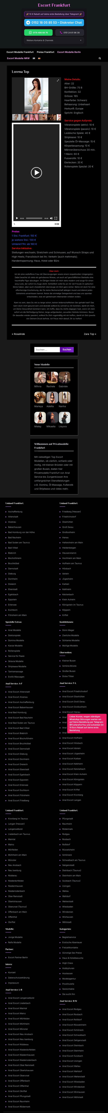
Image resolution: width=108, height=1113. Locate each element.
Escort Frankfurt (54, 5)
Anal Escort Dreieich (18, 764)
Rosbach (66, 839)
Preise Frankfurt (45, 52)
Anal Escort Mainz (17, 1013)
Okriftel (11, 922)
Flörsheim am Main (17, 615)
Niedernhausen (15, 886)
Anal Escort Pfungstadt (19, 1096)
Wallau (65, 891)
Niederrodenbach (16, 891)
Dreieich (12, 584)
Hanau (65, 537)
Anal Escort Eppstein (18, 780)
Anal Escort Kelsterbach (73, 769)
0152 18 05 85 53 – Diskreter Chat (57, 22)
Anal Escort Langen (71, 800)
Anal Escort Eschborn (18, 790)
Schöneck (67, 855)
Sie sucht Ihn (68, 994)
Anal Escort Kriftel (71, 789)
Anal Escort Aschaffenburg (21, 702)
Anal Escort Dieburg (17, 754)
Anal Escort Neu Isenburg (20, 1039)
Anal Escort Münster (18, 1029)
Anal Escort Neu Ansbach (20, 1034)
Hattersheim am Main (72, 542)
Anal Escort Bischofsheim (20, 738)
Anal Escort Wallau (71, 1066)
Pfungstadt (67, 818)
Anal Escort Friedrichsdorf (75, 691)
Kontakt (12, 972)
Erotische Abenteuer (72, 942)
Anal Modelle (14, 630)
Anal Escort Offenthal (18, 1086)
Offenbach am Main (17, 912)
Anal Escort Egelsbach (19, 774)
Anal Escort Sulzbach (72, 1056)
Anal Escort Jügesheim (73, 753)
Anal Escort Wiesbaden (73, 1082)
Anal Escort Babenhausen (20, 707)
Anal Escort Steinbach (73, 1045)
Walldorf (66, 896)
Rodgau (66, 834)
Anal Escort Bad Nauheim (20, 717)
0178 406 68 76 (40, 32)
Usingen (66, 886)
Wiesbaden (67, 906)
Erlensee (12, 604)
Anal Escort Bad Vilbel (19, 728)
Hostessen (67, 973)
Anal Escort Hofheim (72, 738)
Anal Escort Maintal (17, 1008)
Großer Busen (69, 671)
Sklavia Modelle (15, 661)
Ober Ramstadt (15, 896)
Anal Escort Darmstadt (19, 748)
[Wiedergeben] (17, 218)
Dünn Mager (68, 630)
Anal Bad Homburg (17, 712)
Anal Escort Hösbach (72, 743)
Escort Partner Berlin (18, 957)
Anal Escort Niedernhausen (21, 1055)
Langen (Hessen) (16, 824)
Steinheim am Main (71, 875)
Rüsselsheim (68, 849)
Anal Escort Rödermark (19, 1106)
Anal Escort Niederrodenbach (22, 1060)
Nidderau (12, 875)
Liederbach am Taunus (19, 834)
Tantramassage (15, 671)
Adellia (50, 406)
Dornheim (13, 579)
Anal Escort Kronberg (72, 795)
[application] (36, 172)
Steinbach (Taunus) (71, 870)
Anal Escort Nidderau (18, 1044)
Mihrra (37, 386)
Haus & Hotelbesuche (72, 958)
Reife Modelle (14, 942)
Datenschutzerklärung (19, 977)
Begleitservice (69, 937)
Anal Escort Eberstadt (18, 769)
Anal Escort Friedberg (18, 800)
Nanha (62, 406)
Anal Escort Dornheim (18, 759)
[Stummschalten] (51, 218)
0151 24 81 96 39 (72, 32)
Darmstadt (13, 568)
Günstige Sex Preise (72, 953)
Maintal (11, 839)
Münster (12, 860)
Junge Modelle (15, 937)
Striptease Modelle (17, 666)
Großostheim (68, 532)
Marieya (38, 406)
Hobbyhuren (68, 968)
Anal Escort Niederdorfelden (21, 1049)
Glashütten (67, 522)
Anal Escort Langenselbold (21, 998)
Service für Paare (16, 656)
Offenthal (12, 917)
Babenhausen (14, 527)
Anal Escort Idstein (71, 748)
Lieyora (63, 426)
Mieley (37, 426)
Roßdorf (66, 844)
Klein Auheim (68, 599)
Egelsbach (13, 594)
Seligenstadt (68, 865)
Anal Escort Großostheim (74, 707)
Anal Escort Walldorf (72, 1071)
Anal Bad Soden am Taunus (21, 723)
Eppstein (12, 599)
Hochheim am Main (71, 558)
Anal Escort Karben (71, 758)
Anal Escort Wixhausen (73, 1092)
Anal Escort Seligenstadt (74, 1040)
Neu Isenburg (14, 870)
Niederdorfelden (16, 881)
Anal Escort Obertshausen (20, 1070)
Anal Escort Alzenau (18, 697)
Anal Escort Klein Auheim (74, 774)
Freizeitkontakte (70, 947)
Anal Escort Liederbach (19, 1003)
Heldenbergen (69, 548)
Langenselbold (15, 829)
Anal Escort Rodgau (71, 1009)
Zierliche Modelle (70, 635)
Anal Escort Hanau (71, 712)
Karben (65, 584)
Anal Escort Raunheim (19, 1101)
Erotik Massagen (16, 676)
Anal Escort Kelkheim (72, 764)
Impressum (13, 983)
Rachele (51, 386)
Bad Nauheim (14, 537)
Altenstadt (13, 516)
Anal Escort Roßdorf (72, 1019)
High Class (67, 963)
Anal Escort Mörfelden (19, 1018)
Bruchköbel (13, 563)
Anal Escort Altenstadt (19, 692)
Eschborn (12, 610)
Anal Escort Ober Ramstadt (21, 1065)
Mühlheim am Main (17, 855)
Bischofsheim (14, 558)
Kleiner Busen (69, 660)
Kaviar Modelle (15, 645)
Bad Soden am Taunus (19, 542)
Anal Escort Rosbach (72, 1014)
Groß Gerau (67, 527)
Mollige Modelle (70, 645)
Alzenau (12, 522)
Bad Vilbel (13, 548)
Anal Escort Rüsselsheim (74, 1025)
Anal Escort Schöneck (73, 1030)
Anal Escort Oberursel (18, 1075)
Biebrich (12, 553)
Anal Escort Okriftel (17, 1091)
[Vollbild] (55, 218)
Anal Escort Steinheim (73, 1050)
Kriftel (65, 615)
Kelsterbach (68, 594)
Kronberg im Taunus (18, 818)
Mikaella (51, 426)
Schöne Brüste (69, 666)
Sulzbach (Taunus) (71, 881)
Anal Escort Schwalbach (74, 1035)
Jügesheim (67, 579)
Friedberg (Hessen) (71, 511)
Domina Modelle (16, 640)
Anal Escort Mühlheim (19, 1024)
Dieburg (12, 573)
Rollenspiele (14, 651)
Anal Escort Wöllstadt (72, 1097)
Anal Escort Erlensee (18, 785)
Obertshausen (15, 901)
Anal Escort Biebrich (18, 733)
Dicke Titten (68, 676)
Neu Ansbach (14, 865)
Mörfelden (13, 849)
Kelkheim (66, 589)
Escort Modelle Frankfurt (20, 52)
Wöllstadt (66, 922)
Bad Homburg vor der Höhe (21, 532)
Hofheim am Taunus (72, 563)
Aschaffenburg (15, 511)
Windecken (67, 912)
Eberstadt (12, 589)
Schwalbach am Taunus (73, 860)
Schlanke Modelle (70, 640)
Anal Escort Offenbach (19, 1081)
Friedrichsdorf (69, 516)
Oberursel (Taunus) (17, 906)
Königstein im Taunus (72, 604)
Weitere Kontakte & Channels (40, 40)
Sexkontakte (68, 989)
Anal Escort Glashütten (73, 696)
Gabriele (63, 386)
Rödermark (67, 829)
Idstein (65, 573)
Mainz (11, 844)
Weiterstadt (67, 901)
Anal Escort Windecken (73, 1087)
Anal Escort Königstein (73, 779)
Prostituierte (68, 984)
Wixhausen (67, 917)
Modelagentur (69, 978)
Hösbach (66, 568)
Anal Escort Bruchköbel (19, 743)
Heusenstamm (69, 553)
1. (14, 224)
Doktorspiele (14, 635)
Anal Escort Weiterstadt (73, 1076)
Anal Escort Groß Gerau (73, 701)
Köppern (66, 610)
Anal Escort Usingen (72, 1061)
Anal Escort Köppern (72, 784)
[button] (36, 172)
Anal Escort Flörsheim (19, 795)
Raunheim (67, 824)
